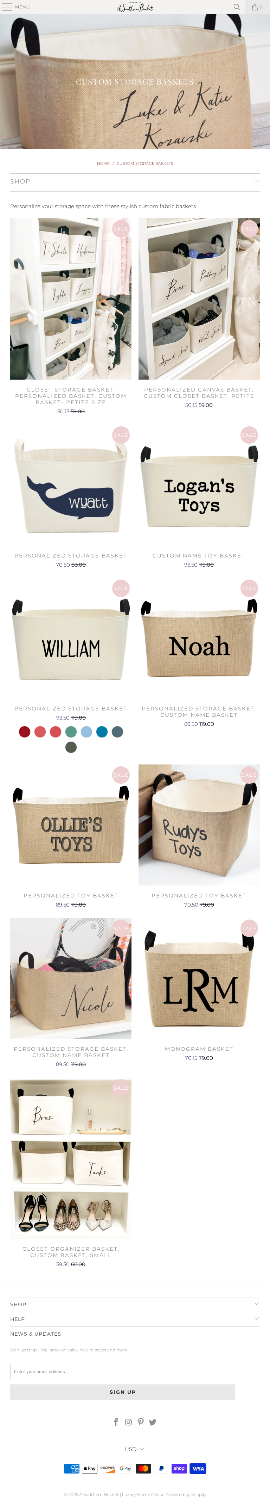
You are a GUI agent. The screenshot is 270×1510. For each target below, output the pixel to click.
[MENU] (4, 7)
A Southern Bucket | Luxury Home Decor (121, 1494)
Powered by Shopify (186, 1494)
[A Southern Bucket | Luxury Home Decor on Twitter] (153, 1422)
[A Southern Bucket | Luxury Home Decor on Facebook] (116, 1422)
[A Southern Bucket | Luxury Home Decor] (135, 7)
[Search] (237, 7)
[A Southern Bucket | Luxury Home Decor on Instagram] (128, 1422)
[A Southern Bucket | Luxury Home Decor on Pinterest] (141, 1422)
